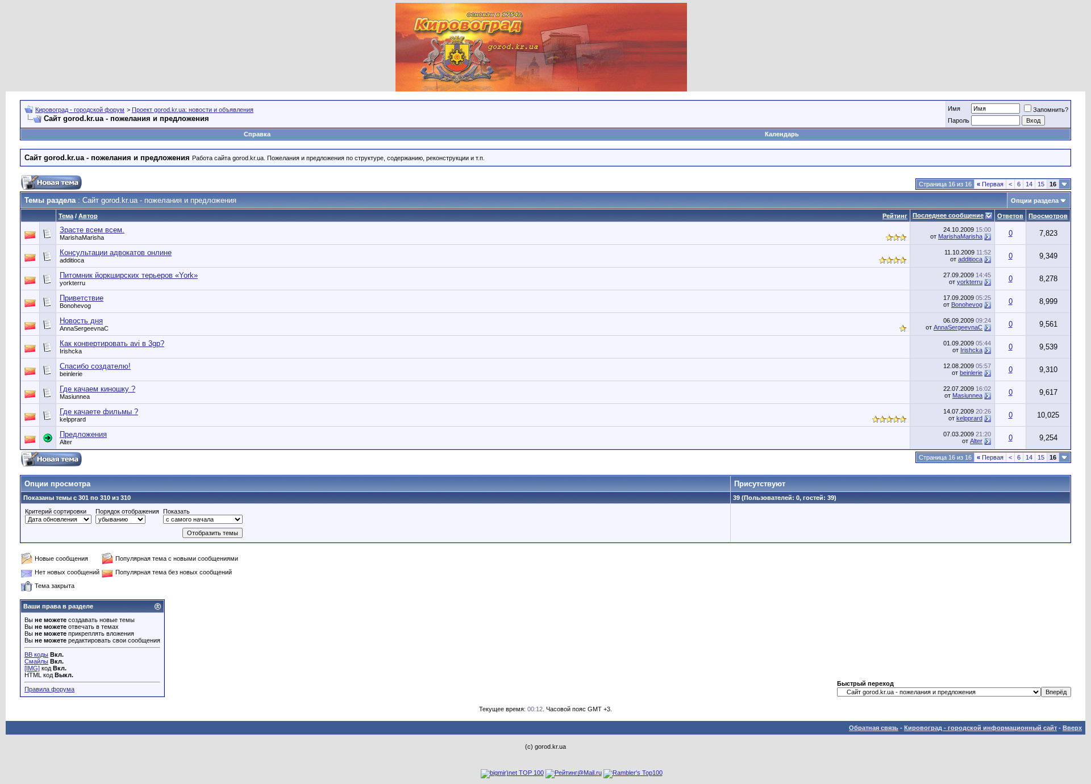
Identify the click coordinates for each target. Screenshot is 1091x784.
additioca (72, 260)
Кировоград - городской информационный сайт (980, 727)
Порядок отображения (127, 511)
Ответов (1010, 215)
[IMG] (32, 668)
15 (1041, 184)
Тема (66, 215)
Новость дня (81, 320)
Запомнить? (1050, 109)
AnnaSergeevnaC (958, 327)
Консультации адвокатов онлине (116, 252)
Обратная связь (873, 727)
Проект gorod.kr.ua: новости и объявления (192, 109)
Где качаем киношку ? (97, 389)
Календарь (782, 134)
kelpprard (969, 418)
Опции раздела (1035, 200)
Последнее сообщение (948, 215)
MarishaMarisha (960, 236)
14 (1029, 184)
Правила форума (49, 689)
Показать (176, 511)
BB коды (36, 654)
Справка (257, 134)
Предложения (83, 434)
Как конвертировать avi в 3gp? (112, 343)
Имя (954, 108)
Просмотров (1048, 215)
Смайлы (36, 661)
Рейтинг (894, 215)
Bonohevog (966, 304)
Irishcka (971, 350)
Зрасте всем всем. (92, 230)
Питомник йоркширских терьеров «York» (129, 275)
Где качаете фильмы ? (99, 411)
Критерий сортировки (55, 511)
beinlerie (971, 372)
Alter (66, 442)
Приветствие (81, 298)
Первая (990, 184)
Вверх (1072, 727)
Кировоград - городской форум (79, 109)
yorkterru (969, 281)
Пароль (958, 120)
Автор (88, 215)
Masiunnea (967, 395)
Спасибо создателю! (95, 366)
